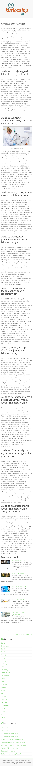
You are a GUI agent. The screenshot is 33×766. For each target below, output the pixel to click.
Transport (4, 699)
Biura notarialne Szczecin (8, 751)
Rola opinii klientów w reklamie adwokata (13, 742)
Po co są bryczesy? (18, 573)
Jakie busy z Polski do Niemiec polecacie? (13, 745)
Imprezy (3, 661)
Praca (3, 678)
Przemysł (4, 684)
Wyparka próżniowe (8, 630)
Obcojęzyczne (5, 676)
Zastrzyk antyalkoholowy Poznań (11, 754)
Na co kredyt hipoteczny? (19, 599)
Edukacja (3, 655)
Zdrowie (3, 717)
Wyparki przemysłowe (18, 561)
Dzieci (3, 649)
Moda (2, 667)
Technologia (4, 696)
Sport (2, 693)
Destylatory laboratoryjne (19, 586)
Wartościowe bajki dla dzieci (9, 733)
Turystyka (4, 702)
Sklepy (3, 690)
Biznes (3, 643)
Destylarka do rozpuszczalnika (22, 634)
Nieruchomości (5, 673)
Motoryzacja (5, 670)
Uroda (3, 708)
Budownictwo (5, 646)
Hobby (3, 658)
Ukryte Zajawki (5, 705)
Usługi (3, 711)
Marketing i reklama (7, 664)
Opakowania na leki (7, 727)
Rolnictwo (4, 687)
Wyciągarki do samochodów (9, 748)
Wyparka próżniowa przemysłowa (18, 613)
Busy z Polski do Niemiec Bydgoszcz (12, 739)
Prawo (3, 681)
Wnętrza (3, 714)
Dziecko (3, 652)
